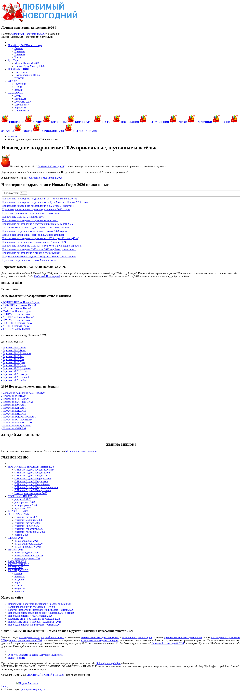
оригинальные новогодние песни (183, 637)
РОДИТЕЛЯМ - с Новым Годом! (21, 302)
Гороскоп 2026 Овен (14, 347)
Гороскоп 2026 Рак (13, 356)
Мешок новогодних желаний (81, 451)
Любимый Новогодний (51, 166)
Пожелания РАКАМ (14, 404)
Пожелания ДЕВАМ (14, 410)
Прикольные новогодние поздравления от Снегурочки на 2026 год (39, 198)
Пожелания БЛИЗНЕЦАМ (17, 401)
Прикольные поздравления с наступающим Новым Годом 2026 (37, 223)
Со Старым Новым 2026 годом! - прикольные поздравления (35, 227)
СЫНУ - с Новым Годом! (16, 314)
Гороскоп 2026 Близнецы (17, 353)
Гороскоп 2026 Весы (14, 365)
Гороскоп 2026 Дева (14, 362)
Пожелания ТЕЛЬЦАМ (15, 398)
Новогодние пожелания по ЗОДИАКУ (23, 393)
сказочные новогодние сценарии (99, 640)
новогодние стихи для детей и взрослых (41, 637)
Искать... (6, 289)
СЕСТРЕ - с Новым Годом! (17, 323)
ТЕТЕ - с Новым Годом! (16, 328)
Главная (12, 136)
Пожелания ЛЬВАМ (14, 407)
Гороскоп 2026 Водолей (16, 377)
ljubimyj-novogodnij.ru (108, 663)
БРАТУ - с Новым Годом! (16, 320)
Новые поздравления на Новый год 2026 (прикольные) (33, 234)
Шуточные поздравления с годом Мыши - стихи (29, 260)
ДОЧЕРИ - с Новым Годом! (18, 317)
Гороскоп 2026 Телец (14, 350)
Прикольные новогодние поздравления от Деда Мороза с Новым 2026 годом (45, 202)
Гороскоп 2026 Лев (13, 359)
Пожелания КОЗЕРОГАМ (17, 422)
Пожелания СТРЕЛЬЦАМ (17, 419)
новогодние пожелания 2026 (25, 640)
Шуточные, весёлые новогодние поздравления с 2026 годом (36, 209)
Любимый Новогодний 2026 (167, 643)
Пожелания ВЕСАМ (14, 413)
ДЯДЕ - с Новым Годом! (16, 326)
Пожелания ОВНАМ (14, 395)
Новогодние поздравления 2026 (44, 177)
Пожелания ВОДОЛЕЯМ (16, 425)
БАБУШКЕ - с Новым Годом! (19, 305)
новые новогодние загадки (137, 637)
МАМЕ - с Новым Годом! (16, 311)
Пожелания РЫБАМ (14, 428)
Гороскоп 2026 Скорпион (17, 368)
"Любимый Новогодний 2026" (28, 33)
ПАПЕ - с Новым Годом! (16, 308)
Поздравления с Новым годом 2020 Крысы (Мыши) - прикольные (39, 256)
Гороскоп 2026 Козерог (16, 374)
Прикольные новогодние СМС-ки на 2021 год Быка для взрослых (39, 249)
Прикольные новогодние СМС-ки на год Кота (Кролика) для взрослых (41, 245)
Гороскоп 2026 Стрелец (16, 371)
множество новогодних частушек (100, 637)
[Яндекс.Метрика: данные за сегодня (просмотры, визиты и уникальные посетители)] (27, 683)
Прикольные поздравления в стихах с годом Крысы (31, 252)
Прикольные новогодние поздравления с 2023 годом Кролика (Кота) (40, 238)
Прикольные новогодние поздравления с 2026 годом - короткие (38, 205)
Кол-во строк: (12, 193)
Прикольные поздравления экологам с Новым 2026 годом (34, 231)
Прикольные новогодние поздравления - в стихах (30, 220)
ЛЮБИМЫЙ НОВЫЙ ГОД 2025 (45, 674)
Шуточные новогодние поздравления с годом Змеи (31, 213)
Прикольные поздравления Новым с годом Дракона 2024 (34, 242)
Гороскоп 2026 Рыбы (14, 380)
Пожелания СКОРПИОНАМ (19, 416)
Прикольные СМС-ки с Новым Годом (23, 216)
